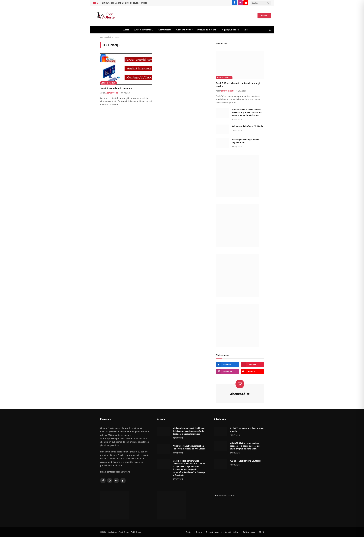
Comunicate (164, 29)
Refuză (35, 524)
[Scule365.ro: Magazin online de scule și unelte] (240, 65)
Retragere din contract (225, 495)
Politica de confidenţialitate (49, 532)
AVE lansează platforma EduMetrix (247, 126)
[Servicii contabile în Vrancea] (126, 68)
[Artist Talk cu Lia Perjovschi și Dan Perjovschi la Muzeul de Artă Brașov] (163, 449)
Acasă (126, 29)
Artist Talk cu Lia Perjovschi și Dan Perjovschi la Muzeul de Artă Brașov (189, 447)
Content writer (184, 29)
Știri (246, 29)
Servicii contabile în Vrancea (116, 88)
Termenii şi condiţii (214, 532)
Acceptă (14, 524)
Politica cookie (249, 532)
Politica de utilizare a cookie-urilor (23, 532)
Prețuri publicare (206, 29)
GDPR (261, 532)
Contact (264, 15)
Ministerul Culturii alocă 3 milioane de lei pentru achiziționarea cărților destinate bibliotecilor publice (189, 431)
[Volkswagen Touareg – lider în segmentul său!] (222, 143)
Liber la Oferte (112, 93)
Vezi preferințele (56, 524)
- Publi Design (135, 532)
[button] (65, 499)
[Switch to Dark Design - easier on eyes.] (269, 29)
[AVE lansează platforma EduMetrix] (222, 129)
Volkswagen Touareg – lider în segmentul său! (245, 141)
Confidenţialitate (232, 532)
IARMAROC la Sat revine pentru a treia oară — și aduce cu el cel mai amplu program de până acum (247, 112)
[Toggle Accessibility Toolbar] (358, 531)
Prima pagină (105, 37)
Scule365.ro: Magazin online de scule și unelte (124, 3)
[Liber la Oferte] (106, 16)
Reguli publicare (230, 29)
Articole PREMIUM (144, 29)
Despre (199, 532)
